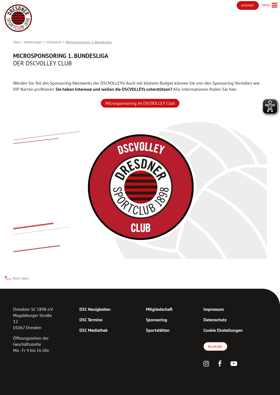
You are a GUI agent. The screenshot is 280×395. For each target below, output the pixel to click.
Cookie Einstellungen (223, 330)
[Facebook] (220, 364)
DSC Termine (90, 320)
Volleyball (53, 42)
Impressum (213, 309)
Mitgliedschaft (159, 309)
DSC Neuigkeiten (94, 309)
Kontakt (215, 346)
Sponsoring (156, 320)
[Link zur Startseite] (18, 18)
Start (16, 42)
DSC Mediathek (93, 330)
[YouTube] (234, 364)
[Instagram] (206, 364)
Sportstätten (158, 330)
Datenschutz (215, 320)
